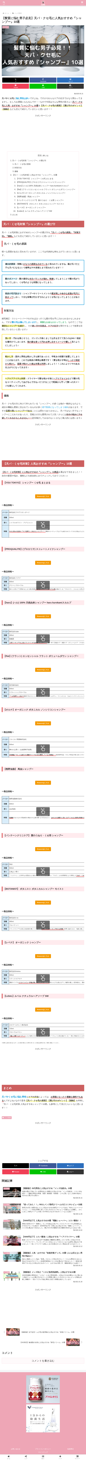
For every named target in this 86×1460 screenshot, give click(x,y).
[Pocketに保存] (52, 921)
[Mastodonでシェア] (33, 915)
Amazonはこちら (43, 496)
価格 (16, 171)
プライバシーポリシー (43, 1449)
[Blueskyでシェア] (52, 915)
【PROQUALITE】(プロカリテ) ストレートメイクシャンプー (40, 182)
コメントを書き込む (43, 1360)
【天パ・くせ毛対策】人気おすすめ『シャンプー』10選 (34, 175)
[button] (70, 86)
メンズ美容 (7, 1117)
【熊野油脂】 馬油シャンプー (28, 197)
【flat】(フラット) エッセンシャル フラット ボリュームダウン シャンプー (45, 189)
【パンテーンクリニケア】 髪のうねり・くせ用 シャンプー (40, 200)
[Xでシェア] (14, 915)
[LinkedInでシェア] (43, 928)
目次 (40, 155)
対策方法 (18, 168)
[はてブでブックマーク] (33, 921)
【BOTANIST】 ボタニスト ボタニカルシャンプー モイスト (40, 204)
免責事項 (70, 1449)
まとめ (15, 215)
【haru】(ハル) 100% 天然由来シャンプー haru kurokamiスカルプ (42, 186)
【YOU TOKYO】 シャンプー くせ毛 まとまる (34, 179)
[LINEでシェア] (71, 921)
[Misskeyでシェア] (71, 915)
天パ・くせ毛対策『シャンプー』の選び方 (29, 160)
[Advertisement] (43, 133)
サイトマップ (43, 1452)
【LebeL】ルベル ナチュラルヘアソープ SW (34, 211)
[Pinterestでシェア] (24, 928)
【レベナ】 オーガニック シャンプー (31, 207)
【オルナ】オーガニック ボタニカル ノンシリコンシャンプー (41, 193)
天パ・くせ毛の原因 (22, 164)
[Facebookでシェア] (14, 921)
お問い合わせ (15, 1449)
